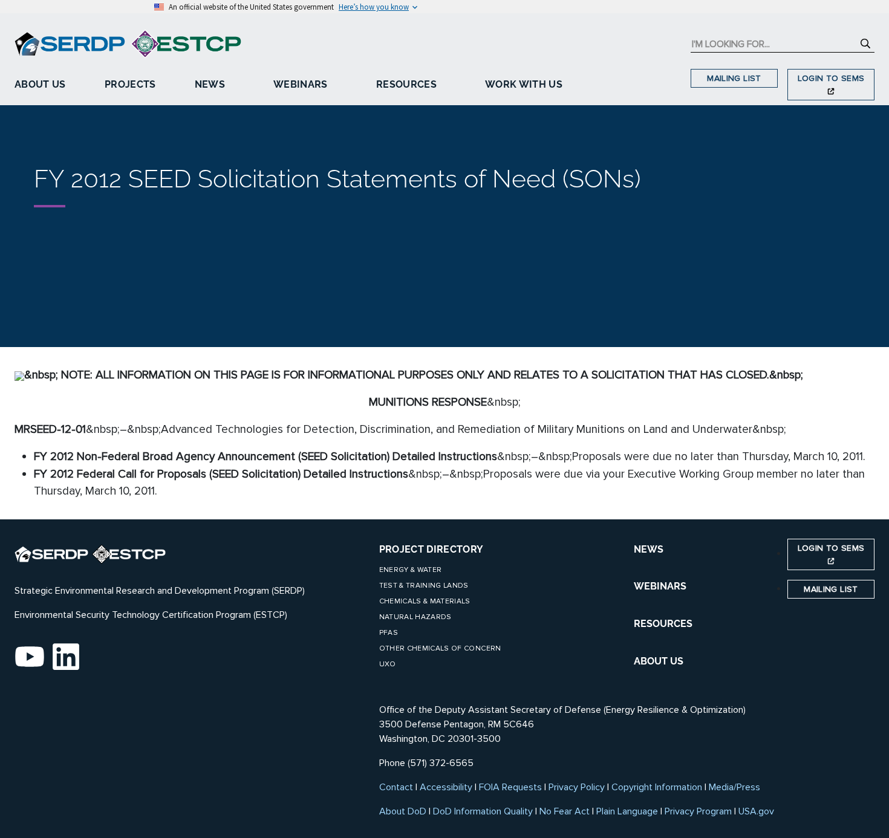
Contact (396, 787)
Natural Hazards (415, 617)
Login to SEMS (831, 78)
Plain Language (627, 811)
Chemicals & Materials (425, 601)
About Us (40, 84)
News (210, 84)
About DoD (402, 811)
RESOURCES (663, 623)
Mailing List (734, 78)
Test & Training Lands (424, 585)
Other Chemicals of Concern (440, 648)
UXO (387, 664)
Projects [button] (130, 84)
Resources (406, 84)
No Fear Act (564, 811)
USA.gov (756, 811)
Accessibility (446, 787)
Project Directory (431, 549)
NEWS (648, 549)
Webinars (300, 84)
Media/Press (734, 787)
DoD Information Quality (483, 811)
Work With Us (523, 84)
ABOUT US (658, 661)
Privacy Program (698, 811)
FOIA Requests (510, 787)
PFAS (388, 632)
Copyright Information (656, 787)
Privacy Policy (577, 787)
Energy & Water (410, 569)
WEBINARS (660, 586)
